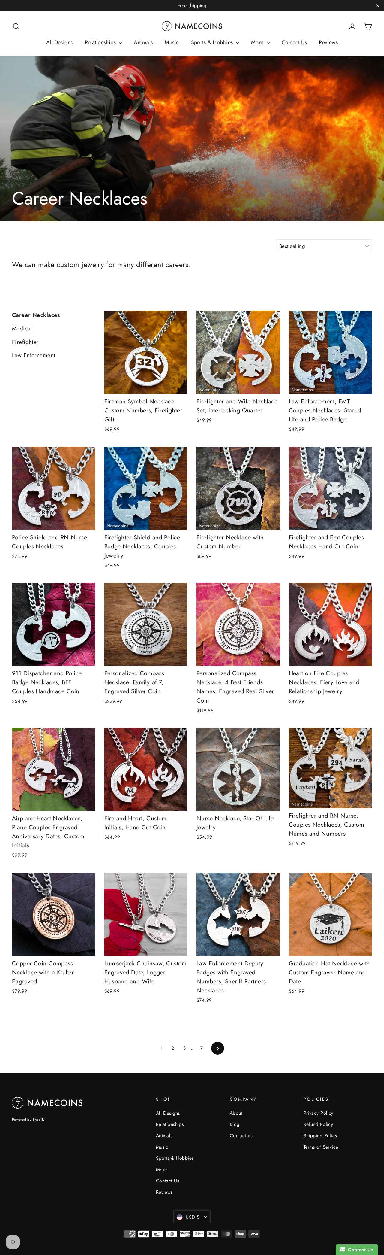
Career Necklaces (36, 315)
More (258, 42)
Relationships (101, 42)
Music (172, 42)
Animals (143, 42)
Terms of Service (321, 1147)
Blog (235, 1124)
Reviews (328, 42)
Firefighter (25, 342)
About (236, 1113)
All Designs (59, 42)
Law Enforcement (33, 355)
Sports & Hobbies (213, 42)
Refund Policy (318, 1124)
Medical (22, 328)
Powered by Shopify (28, 1119)
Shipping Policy (320, 1135)
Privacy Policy (319, 1113)
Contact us (241, 1135)
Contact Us (294, 42)
